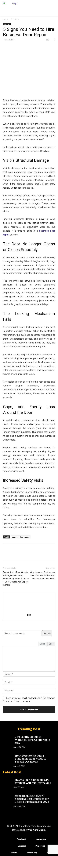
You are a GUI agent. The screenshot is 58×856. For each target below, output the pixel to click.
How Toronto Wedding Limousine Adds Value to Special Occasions (30, 758)
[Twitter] (13, 47)
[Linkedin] (13, 846)
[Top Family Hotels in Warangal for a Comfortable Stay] (8, 738)
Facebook (21, 839)
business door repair (20, 537)
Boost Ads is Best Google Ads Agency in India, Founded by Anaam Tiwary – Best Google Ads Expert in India (16, 578)
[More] (33, 47)
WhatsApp (32, 852)
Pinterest (40, 846)
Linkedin (22, 846)
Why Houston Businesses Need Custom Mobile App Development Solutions (42, 575)
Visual (42, 644)
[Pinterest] (20, 47)
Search (47, 633)
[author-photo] (29, 610)
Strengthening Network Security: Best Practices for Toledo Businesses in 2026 (32, 799)
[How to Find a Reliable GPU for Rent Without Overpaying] (8, 781)
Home (5, 19)
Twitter (13, 852)
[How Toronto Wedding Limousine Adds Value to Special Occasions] (8, 757)
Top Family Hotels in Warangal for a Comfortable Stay (32, 740)
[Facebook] (6, 47)
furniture (15, 19)
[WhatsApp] (26, 47)
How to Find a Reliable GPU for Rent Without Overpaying (33, 781)
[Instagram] (31, 839)
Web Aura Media (36, 829)
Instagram (41, 839)
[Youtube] (42, 852)
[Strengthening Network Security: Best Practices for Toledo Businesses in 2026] (8, 797)
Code (51, 644)
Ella (29, 614)
